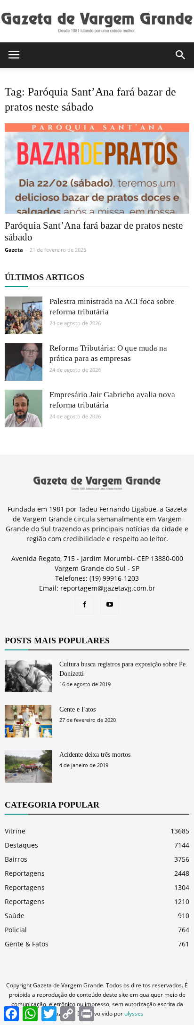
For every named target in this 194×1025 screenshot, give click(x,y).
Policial (16, 929)
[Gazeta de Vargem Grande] (97, 21)
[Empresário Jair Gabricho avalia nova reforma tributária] (23, 408)
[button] (181, 55)
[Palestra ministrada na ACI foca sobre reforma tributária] (23, 315)
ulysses (134, 1013)
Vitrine (15, 830)
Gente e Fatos (77, 709)
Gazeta (14, 249)
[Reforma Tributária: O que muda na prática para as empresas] (23, 362)
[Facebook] (84, 604)
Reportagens (25, 873)
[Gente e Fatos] (28, 721)
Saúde (14, 915)
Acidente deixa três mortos (94, 754)
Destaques (21, 845)
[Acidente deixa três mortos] (28, 766)
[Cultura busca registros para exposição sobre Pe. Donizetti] (28, 676)
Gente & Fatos (26, 943)
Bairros (16, 859)
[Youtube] (109, 604)
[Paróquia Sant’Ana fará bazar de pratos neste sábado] (97, 168)
